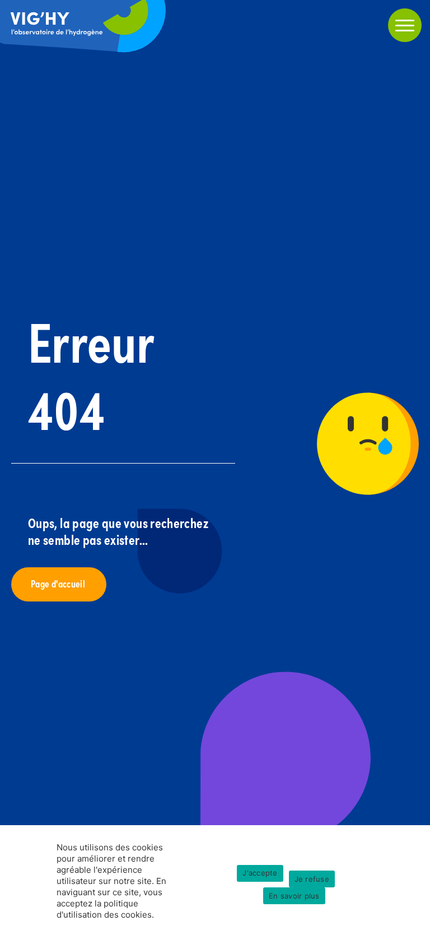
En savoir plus (294, 895)
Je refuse (312, 878)
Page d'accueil (59, 583)
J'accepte (259, 872)
